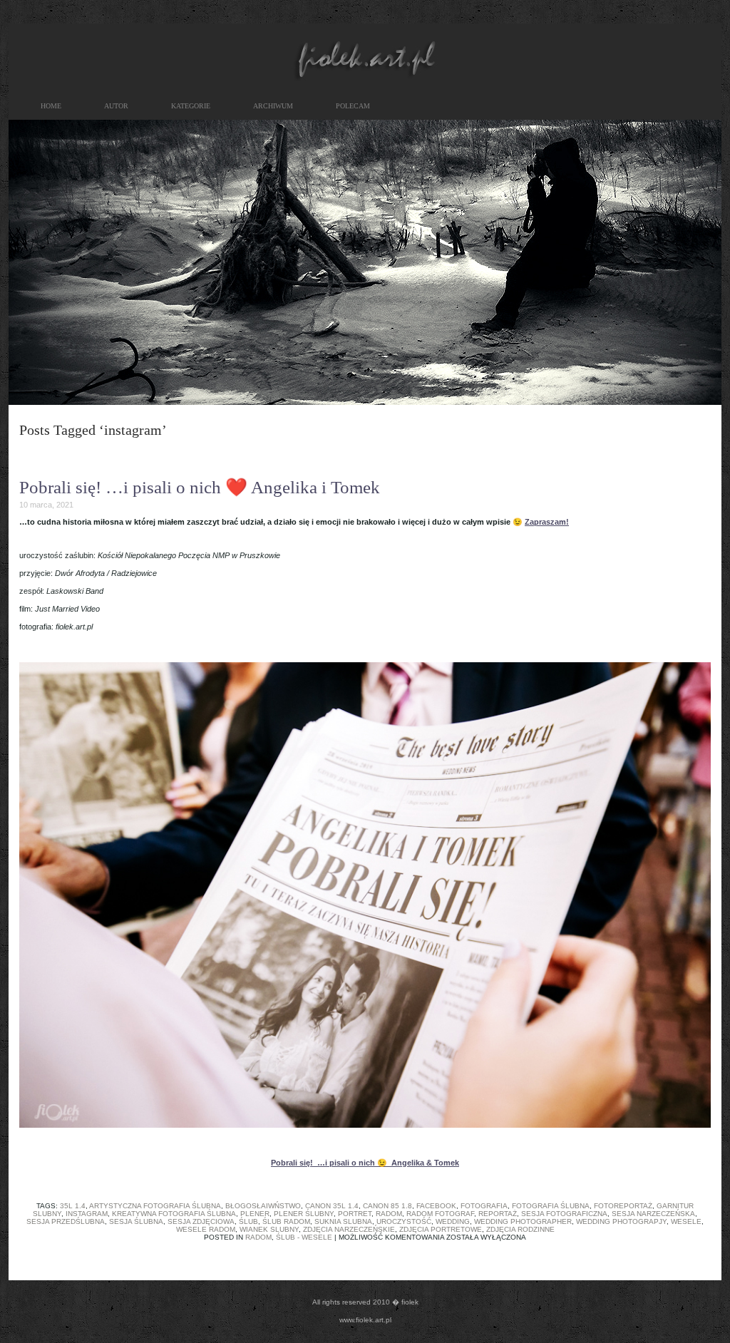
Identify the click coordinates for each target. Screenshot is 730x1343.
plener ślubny (304, 1214)
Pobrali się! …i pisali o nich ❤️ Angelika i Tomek (199, 487)
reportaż (497, 1214)
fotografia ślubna (551, 1206)
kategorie (190, 106)
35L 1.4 (73, 1206)
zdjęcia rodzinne (520, 1229)
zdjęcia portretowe (440, 1229)
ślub (248, 1221)
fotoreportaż (623, 1206)
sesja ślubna (136, 1221)
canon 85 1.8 (387, 1206)
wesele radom (205, 1229)
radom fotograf (440, 1214)
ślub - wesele (304, 1237)
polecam (353, 106)
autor (116, 106)
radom (389, 1214)
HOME (51, 106)
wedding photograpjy (621, 1221)
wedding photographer (523, 1221)
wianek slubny (269, 1229)
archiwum (273, 106)
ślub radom (286, 1221)
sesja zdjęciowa (201, 1221)
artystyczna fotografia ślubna (155, 1206)
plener (254, 1214)
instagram (87, 1214)
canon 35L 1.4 (332, 1206)
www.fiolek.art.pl (365, 1320)
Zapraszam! (547, 522)
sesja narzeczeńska (653, 1214)
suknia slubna (343, 1221)
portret (354, 1214)
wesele (686, 1221)
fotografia (484, 1206)
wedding (453, 1221)
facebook (436, 1206)
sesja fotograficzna (564, 1214)
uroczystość (403, 1221)
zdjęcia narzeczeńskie (349, 1229)
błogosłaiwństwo (263, 1206)
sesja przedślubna (65, 1221)
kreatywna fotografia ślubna (174, 1214)
